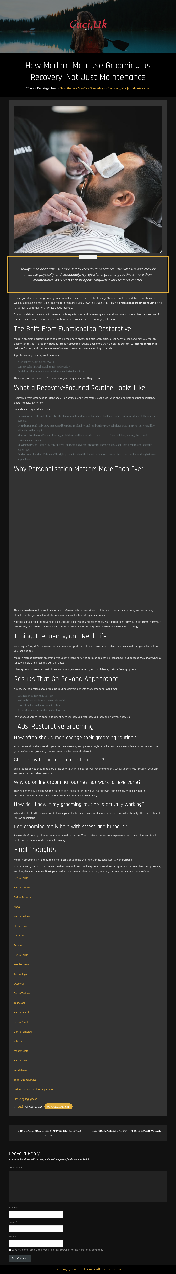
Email (13, 1222)
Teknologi (19, 1002)
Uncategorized (58, 1106)
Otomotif (19, 983)
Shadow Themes (83, 1269)
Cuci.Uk (88, 25)
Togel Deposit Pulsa (25, 1079)
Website (13, 1236)
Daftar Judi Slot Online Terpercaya (33, 1089)
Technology (20, 974)
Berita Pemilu (21, 1022)
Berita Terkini (21, 878)
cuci (20, 1106)
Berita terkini (21, 1012)
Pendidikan (20, 1070)
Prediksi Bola (21, 964)
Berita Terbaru (22, 887)
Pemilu (18, 945)
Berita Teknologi (23, 1031)
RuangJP (19, 935)
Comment (15, 1167)
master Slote (21, 1050)
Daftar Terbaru (22, 897)
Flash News (20, 926)
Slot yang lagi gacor (25, 1099)
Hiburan (18, 1041)
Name (13, 1207)
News (17, 906)
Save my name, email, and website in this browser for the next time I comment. (57, 1250)
